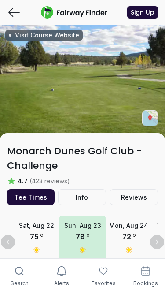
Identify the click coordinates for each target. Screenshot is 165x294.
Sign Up (142, 12)
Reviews (134, 197)
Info (82, 197)
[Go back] (14, 12)
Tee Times (31, 197)
